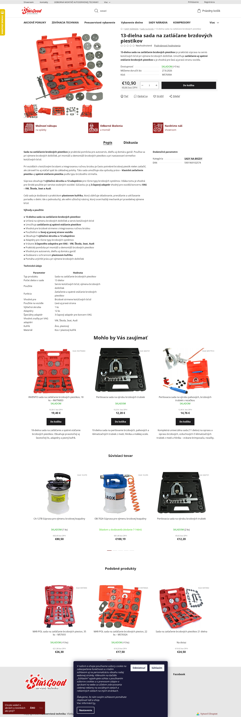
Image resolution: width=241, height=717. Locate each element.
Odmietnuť (139, 667)
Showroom (29, 2)
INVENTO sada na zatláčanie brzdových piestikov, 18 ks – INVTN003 (55, 399)
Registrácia (209, 2)
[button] (56, 424)
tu (94, 703)
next (215, 510)
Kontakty (44, 2)
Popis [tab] (107, 142)
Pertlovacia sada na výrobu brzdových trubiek (120, 397)
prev (26, 510)
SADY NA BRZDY (193, 158)
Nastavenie (85, 710)
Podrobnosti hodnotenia (167, 45)
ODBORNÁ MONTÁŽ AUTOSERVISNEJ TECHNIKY (76, 2)
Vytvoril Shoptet (209, 713)
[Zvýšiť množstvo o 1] (156, 85)
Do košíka (188, 85)
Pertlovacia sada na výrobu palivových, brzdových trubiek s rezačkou (185, 399)
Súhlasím (157, 667)
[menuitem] (35, 22)
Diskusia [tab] (131, 142)
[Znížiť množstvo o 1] (142, 85)
